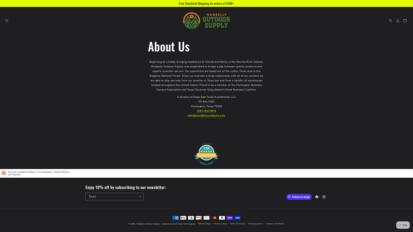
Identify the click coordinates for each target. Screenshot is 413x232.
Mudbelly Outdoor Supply (148, 224)
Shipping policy (255, 224)
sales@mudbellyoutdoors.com (206, 115)
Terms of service (237, 224)
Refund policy (204, 224)
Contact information (275, 224)
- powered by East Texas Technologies (177, 224)
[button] (6, 20)
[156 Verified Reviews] (206, 166)
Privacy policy (220, 224)
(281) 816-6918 (206, 110)
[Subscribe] (139, 196)
